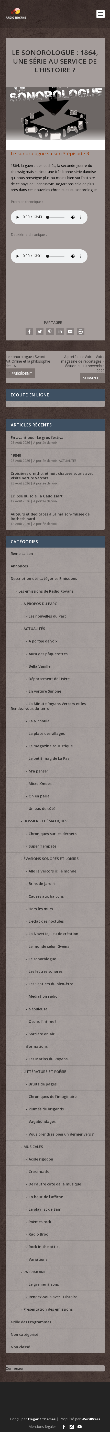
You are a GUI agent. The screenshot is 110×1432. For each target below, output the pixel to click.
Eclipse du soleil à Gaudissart (37, 496)
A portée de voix (45, 442)
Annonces (19, 566)
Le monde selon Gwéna (49, 946)
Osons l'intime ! (42, 1021)
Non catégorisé (24, 1334)
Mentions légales (42, 1426)
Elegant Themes (42, 1419)
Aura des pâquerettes (48, 653)
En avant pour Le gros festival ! (39, 437)
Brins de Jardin (42, 883)
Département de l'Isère (49, 678)
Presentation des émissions (48, 1309)
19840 (16, 455)
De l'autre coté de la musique (55, 1184)
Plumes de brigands (46, 1109)
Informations (36, 1046)
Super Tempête (42, 846)
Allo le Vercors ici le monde (52, 871)
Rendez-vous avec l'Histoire (53, 1296)
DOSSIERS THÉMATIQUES (45, 821)
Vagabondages (42, 1121)
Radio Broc (38, 1234)
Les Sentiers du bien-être (51, 983)
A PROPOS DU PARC (40, 603)
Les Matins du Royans (48, 1058)
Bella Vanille (39, 666)
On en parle (39, 796)
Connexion (15, 1368)
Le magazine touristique (51, 745)
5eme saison (22, 553)
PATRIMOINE (35, 1271)
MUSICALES (33, 1146)
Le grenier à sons (44, 1284)
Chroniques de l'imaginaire (52, 1096)
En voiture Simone (45, 691)
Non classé (20, 1346)
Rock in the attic (43, 1246)
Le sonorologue (42, 958)
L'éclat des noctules (46, 921)
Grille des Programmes (31, 1322)
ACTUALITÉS (67, 461)
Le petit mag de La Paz (49, 758)
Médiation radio (43, 996)
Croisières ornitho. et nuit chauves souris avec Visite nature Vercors (52, 475)
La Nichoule (39, 721)
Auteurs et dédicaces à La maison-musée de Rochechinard (50, 516)
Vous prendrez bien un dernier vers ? (61, 1134)
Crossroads (39, 1171)
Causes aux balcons (46, 896)
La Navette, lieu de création (53, 933)
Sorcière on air (41, 1034)
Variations (38, 1259)
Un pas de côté (42, 808)
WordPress (91, 1419)
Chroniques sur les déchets (52, 833)
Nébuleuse (38, 1009)
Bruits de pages (43, 1084)
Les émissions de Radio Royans (45, 591)
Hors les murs (41, 908)
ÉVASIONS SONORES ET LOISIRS (51, 858)
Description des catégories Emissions (44, 578)
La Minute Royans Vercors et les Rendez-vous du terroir (48, 706)
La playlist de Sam (45, 1209)
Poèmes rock (40, 1221)
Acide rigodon (41, 1159)
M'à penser (38, 771)
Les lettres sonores (45, 971)
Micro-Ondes (40, 783)
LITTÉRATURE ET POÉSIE (45, 1071)
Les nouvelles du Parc (47, 616)
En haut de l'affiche (46, 1196)
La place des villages (47, 733)
